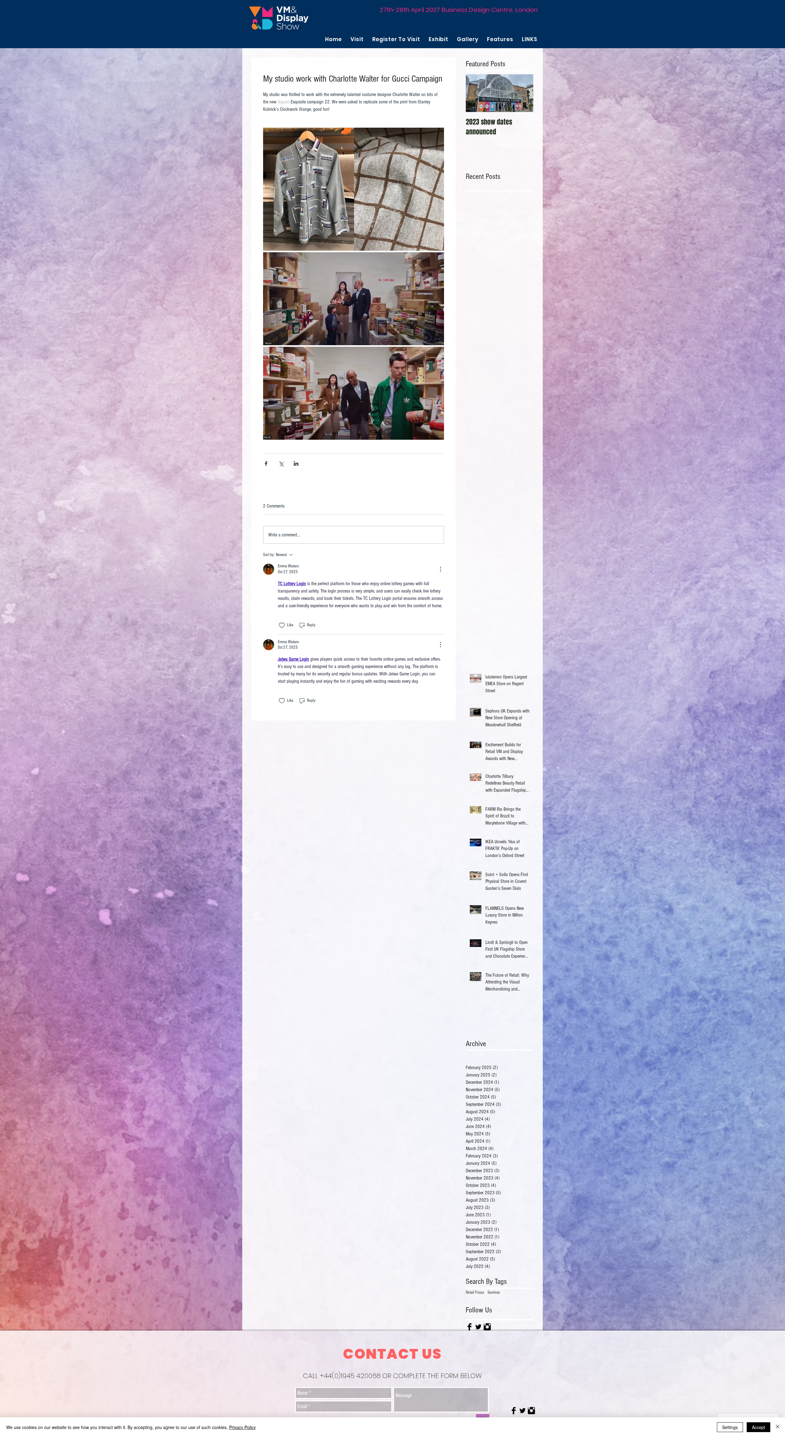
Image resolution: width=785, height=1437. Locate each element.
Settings (730, 1427)
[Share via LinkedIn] (296, 463)
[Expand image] (353, 189)
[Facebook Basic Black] (469, 1327)
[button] (356, 39)
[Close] (777, 1427)
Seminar (494, 1292)
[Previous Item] (475, 93)
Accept (758, 1427)
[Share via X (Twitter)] (281, 463)
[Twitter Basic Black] (478, 1327)
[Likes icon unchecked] (282, 625)
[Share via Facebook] (266, 463)
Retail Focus (475, 1292)
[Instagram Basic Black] (487, 1327)
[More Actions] (440, 569)
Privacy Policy (242, 1427)
